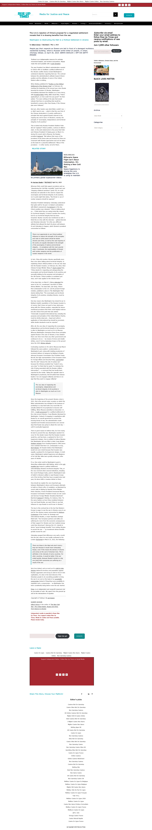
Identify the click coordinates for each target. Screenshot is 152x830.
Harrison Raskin (38, 182)
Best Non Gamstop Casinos (76, 770)
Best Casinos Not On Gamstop (76, 718)
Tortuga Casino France (76, 815)
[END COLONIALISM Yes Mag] (101, 66)
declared (40, 136)
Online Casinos (76, 755)
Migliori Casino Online (92, 1)
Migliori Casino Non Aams (75, 1)
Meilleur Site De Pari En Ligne (76, 790)
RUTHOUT (45, 44)
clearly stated (57, 268)
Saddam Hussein (36, 443)
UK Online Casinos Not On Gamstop (76, 713)
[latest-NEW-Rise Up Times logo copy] (23, 11)
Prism (32, 589)
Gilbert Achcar (36, 44)
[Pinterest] (123, 5)
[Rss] (129, 5)
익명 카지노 (76, 795)
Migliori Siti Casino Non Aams (76, 787)
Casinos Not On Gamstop (58, 1)
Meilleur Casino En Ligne (76, 801)
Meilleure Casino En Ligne (76, 810)
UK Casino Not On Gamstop (76, 730)
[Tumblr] (126, 5)
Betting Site (76, 767)
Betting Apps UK (76, 727)
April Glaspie (35, 447)
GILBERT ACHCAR (36, 602)
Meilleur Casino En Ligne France (76, 807)
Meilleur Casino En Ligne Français (76, 793)
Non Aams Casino (76, 773)
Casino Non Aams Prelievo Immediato (76, 804)
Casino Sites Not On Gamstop (76, 707)
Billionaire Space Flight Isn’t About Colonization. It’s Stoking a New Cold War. (72, 162)
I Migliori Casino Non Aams (76, 721)
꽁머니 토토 (76, 812)
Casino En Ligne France (76, 753)
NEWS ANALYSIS (69, 154)
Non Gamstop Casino (76, 744)
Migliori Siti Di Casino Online (76, 716)
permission (51, 598)
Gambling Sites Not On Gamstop (76, 750)
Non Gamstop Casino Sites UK (76, 747)
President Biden (39, 94)
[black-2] (102, 82)
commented (59, 359)
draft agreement (41, 412)
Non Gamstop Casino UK (76, 778)
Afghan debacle (46, 343)
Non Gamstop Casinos (107, 1)
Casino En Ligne (43, 1)
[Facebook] (119, 5)
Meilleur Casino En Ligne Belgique (76, 784)
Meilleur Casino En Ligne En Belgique (76, 781)
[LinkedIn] (88, 694)
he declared (51, 207)
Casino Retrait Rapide (76, 818)
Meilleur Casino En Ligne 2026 (76, 798)
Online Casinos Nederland (76, 758)
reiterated (57, 282)
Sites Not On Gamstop (76, 738)
